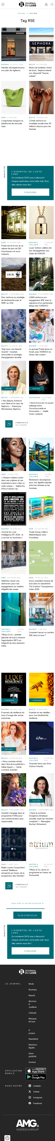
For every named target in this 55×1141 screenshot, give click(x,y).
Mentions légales (33, 1046)
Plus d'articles (27, 915)
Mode (31, 983)
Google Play (36, 1077)
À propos (32, 1031)
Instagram (37, 1097)
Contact (32, 1062)
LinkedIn (37, 1085)
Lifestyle (32, 1012)
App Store (36, 1071)
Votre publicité (32, 1055)
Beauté (32, 995)
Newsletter (33, 1038)
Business (33, 989)
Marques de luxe (33, 1020)
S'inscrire (30, 192)
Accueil (22, 13)
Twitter (36, 1091)
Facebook (37, 1103)
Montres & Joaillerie (33, 1004)
